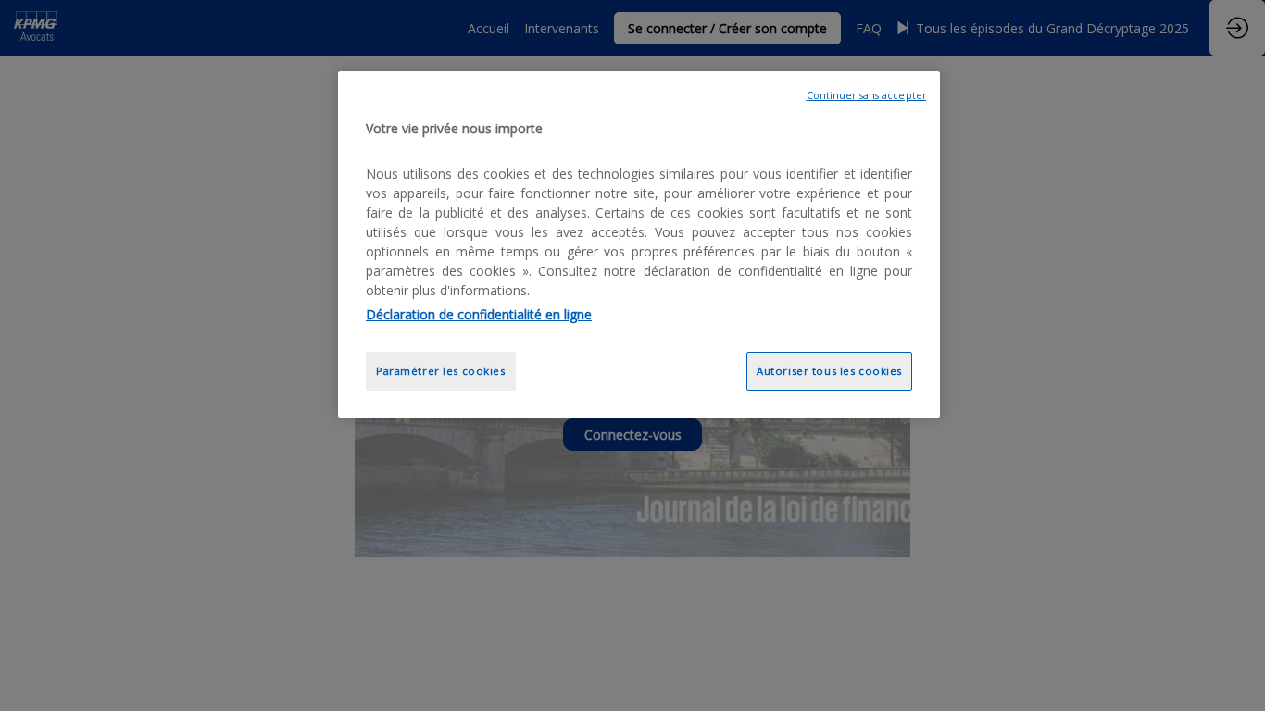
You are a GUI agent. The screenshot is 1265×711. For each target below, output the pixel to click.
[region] (639, 244)
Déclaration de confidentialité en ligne (479, 314)
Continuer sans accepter (866, 95)
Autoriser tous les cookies (829, 371)
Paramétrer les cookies (441, 371)
